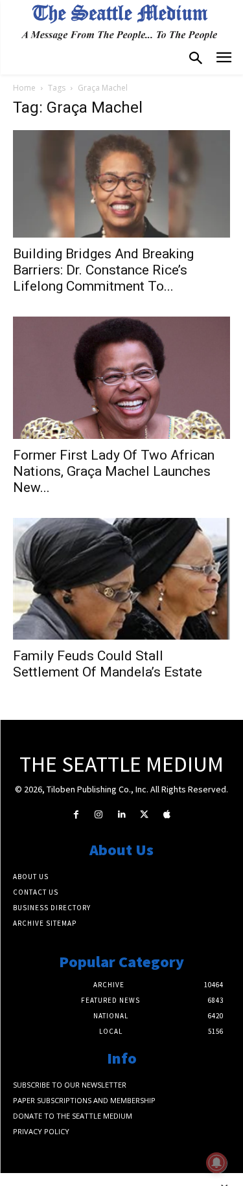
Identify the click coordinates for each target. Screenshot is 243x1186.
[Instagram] (99, 815)
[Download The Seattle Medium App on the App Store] (167, 815)
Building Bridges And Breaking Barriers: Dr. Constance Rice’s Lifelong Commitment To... (103, 270)
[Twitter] (144, 815)
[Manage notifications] (216, 1162)
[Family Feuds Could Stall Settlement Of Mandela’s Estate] (121, 579)
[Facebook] (76, 815)
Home (24, 87)
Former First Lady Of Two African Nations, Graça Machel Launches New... (113, 471)
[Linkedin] (121, 815)
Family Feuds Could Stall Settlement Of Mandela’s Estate (107, 664)
